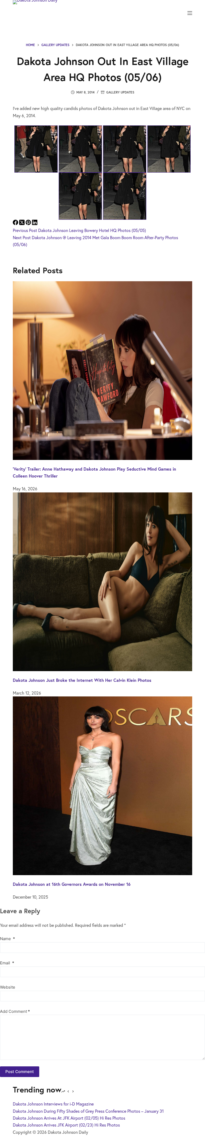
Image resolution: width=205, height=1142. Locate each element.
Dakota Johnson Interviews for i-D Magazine (53, 1104)
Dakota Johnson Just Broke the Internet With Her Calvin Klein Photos (82, 680)
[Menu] (189, 13)
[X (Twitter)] (22, 223)
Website (7, 987)
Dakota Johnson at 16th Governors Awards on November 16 (72, 884)
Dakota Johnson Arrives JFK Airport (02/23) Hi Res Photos (66, 1125)
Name (7, 938)
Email (7, 962)
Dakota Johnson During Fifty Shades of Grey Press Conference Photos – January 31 (88, 1111)
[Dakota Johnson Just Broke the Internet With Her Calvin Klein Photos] (102, 581)
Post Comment (19, 1071)
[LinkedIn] (34, 223)
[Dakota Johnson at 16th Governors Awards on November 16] (102, 785)
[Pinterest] (29, 223)
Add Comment (15, 1011)
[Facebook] (16, 223)
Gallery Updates (120, 92)
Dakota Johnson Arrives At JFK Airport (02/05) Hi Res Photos (69, 1118)
